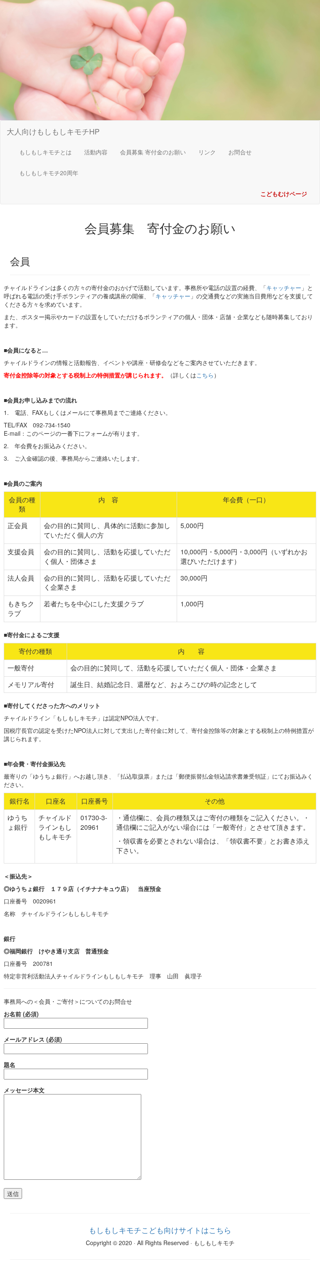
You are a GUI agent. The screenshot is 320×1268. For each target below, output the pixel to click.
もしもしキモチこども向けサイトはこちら (160, 1229)
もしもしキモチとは (48, 151)
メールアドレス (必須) (33, 1039)
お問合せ (240, 152)
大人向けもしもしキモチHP (53, 131)
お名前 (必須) (21, 1014)
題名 (9, 1064)
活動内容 (96, 152)
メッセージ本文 (24, 1090)
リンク (207, 152)
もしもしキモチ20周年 (48, 173)
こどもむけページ (283, 193)
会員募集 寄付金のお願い (153, 152)
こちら (205, 375)
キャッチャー (283, 287)
